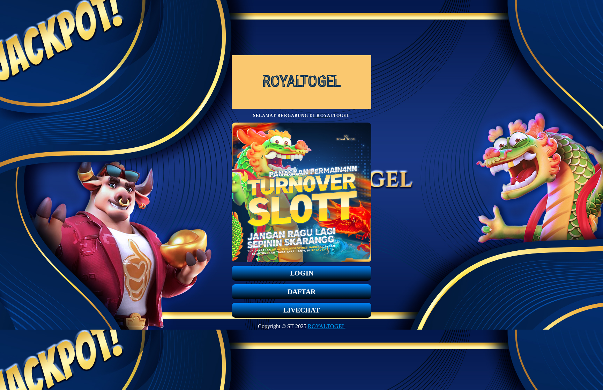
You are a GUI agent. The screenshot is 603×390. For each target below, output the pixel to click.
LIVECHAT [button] (301, 310)
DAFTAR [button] (301, 291)
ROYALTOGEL (326, 326)
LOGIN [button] (301, 273)
